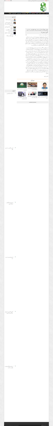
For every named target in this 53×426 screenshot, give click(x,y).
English (10, 13)
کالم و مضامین (14, 13)
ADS (18, 425)
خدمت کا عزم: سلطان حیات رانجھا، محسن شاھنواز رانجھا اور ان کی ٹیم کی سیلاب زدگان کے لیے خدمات (9, 24)
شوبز (30, 13)
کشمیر (37, 13)
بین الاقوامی (33, 13)
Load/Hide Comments (32, 102)
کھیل (27, 13)
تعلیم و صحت (24, 13)
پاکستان (40, 13)
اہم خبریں (43, 13)
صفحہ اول (47, 13)
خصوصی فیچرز (19, 13)
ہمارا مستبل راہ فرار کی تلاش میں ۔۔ (9, 93)
